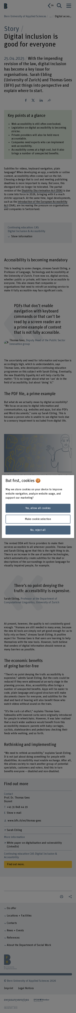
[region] (38, 506)
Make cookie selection (38, 519)
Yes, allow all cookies (38, 508)
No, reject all (38, 529)
